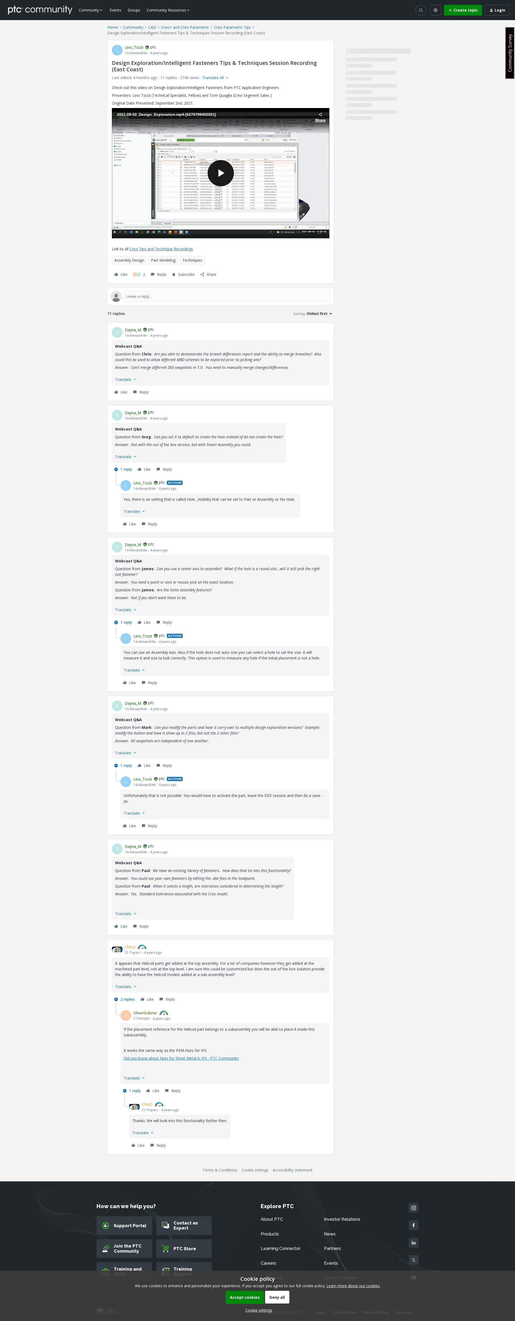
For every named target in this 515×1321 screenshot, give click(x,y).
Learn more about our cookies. (353, 1285)
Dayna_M (133, 329)
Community (133, 27)
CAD (152, 27)
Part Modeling (163, 260)
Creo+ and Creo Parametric (185, 27)
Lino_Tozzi (134, 47)
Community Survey (510, 53)
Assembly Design (129, 260)
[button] (463, 10)
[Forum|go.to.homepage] (40, 10)
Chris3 (130, 946)
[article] (220, 361)
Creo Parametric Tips (232, 27)
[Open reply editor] (221, 296)
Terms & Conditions (220, 1169)
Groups (134, 10)
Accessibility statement (292, 1169)
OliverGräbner (145, 1012)
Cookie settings (255, 1169)
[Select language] (435, 10)
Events (115, 10)
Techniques (192, 260)
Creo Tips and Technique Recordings (161, 248)
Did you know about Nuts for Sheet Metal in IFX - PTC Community (181, 1058)
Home (112, 27)
